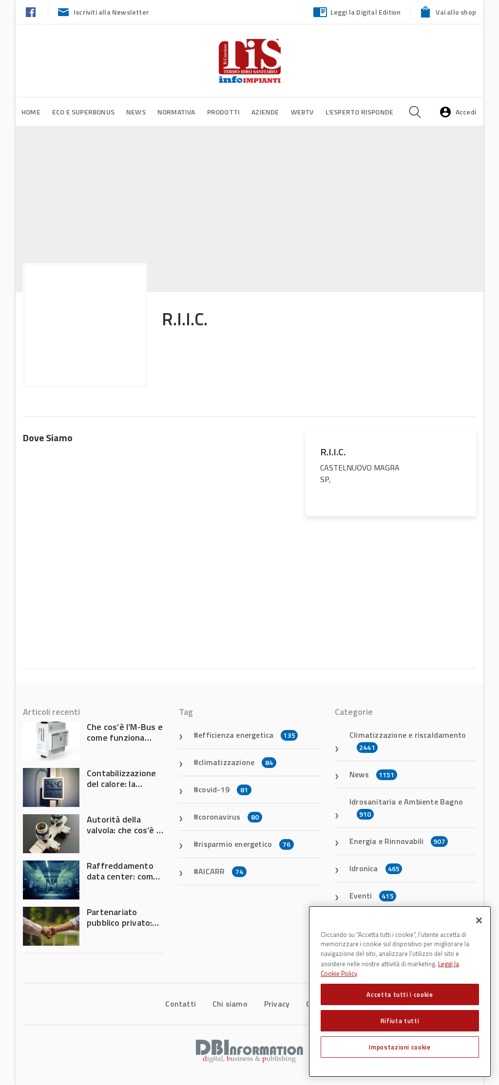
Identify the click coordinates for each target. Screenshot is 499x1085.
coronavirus (228, 817)
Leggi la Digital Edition (365, 12)
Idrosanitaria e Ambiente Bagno (406, 807)
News (136, 112)
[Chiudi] (479, 920)
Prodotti (223, 112)
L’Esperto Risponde (360, 112)
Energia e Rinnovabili (397, 841)
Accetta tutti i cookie (399, 994)
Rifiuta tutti (400, 1021)
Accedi (466, 112)
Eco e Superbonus (83, 112)
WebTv (302, 112)
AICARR (220, 871)
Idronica (374, 868)
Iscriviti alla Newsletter (111, 12)
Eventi (371, 895)
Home (30, 112)
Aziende (265, 112)
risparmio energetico (244, 844)
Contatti (180, 1004)
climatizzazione (235, 762)
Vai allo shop (456, 12)
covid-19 (223, 789)
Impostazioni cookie (399, 1047)
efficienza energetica (246, 735)
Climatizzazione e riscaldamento (407, 740)
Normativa (176, 112)
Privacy (276, 1004)
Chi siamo (230, 1004)
